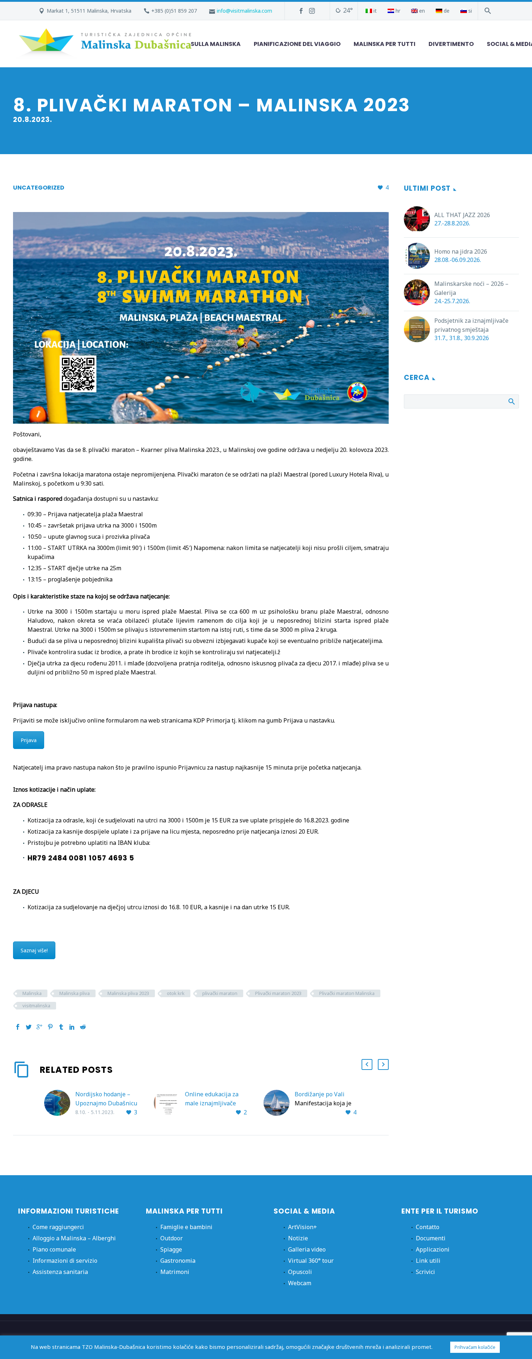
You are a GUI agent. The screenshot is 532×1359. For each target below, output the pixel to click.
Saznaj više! (34, 950)
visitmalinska (36, 1005)
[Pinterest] (50, 1027)
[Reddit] (83, 1027)
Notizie (298, 1238)
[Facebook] (301, 11)
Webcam (299, 1283)
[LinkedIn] (72, 1027)
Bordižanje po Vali (320, 1094)
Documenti (431, 1238)
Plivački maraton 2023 (278, 993)
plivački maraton (219, 993)
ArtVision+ (302, 1227)
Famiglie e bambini (186, 1227)
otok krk (176, 993)
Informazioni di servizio (65, 1261)
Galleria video (307, 1249)
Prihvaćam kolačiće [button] (475, 1347)
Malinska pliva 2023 (128, 993)
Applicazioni (432, 1249)
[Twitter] (28, 1027)
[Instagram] (312, 11)
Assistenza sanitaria (60, 1272)
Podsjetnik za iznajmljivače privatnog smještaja (471, 325)
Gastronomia (177, 1261)
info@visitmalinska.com (244, 10)
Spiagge (171, 1249)
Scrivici (425, 1272)
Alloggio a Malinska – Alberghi (74, 1238)
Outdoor (171, 1238)
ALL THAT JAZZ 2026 (462, 215)
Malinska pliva (74, 993)
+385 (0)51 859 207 (174, 10)
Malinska (32, 993)
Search (511, 401)
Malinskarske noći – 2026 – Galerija (471, 288)
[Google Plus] (39, 1027)
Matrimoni (174, 1272)
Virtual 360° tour (311, 1261)
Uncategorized (38, 187)
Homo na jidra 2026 (460, 251)
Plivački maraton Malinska (347, 993)
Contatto (427, 1227)
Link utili (428, 1261)
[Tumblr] (61, 1027)
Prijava (29, 740)
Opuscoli (300, 1272)
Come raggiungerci (58, 1227)
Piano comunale (54, 1249)
